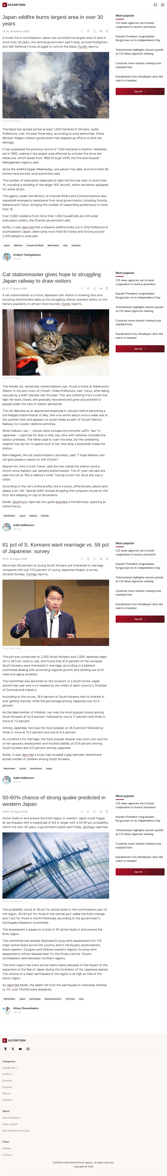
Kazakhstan (9, 1067)
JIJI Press (70, 999)
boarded (62, 502)
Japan (7, 245)
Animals (45, 515)
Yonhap (31, 574)
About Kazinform (11, 1117)
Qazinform (20, 502)
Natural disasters (53, 999)
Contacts (7, 1154)
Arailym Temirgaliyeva (27, 254)
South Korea (36, 768)
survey (22, 768)
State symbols (10, 1124)
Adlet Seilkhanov (23, 525)
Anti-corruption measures (15, 1130)
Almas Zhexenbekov (26, 1008)
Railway (33, 515)
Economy (7, 1080)
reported (28, 227)
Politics (6, 1074)
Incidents (76, 245)
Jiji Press (89, 827)
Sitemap (6, 1148)
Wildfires (18, 245)
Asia (65, 245)
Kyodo (83, 46)
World (5, 1093)
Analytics (7, 1087)
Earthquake (35, 999)
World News (53, 245)
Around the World (35, 245)
